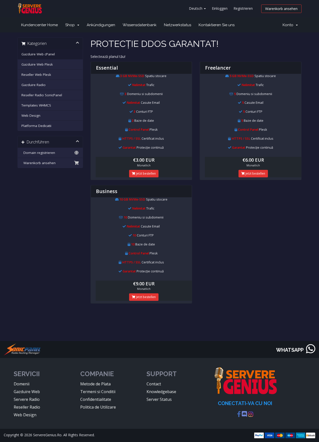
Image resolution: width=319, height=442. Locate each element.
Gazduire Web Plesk (37, 64)
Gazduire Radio (33, 85)
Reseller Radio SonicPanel (41, 95)
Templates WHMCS (36, 105)
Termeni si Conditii (97, 391)
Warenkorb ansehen (281, 8)
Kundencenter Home (39, 25)
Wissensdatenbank (140, 25)
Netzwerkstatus (177, 25)
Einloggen (220, 8)
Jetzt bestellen (145, 173)
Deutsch (196, 8)
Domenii (21, 384)
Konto (289, 25)
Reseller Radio (27, 407)
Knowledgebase (161, 391)
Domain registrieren (38, 152)
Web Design (30, 115)
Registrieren (243, 8)
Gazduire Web (27, 391)
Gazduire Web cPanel (38, 54)
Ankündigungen (101, 25)
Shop (71, 25)
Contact (154, 384)
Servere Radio (27, 399)
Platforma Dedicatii (36, 125)
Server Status (159, 399)
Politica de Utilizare (98, 407)
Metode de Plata (95, 384)
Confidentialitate (95, 399)
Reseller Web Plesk (36, 74)
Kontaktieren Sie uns (217, 25)
